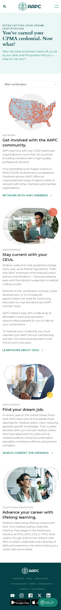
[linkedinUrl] (48, 595)
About (29, 578)
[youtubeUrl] (12, 595)
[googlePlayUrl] (20, 602)
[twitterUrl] (39, 595)
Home (6, 14)
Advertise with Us (45, 584)
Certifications (21, 14)
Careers (32, 584)
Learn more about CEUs (21, 350)
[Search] (4, 6)
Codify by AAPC (41, 578)
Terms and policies (18, 584)
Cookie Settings (38, 589)
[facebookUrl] (30, 595)
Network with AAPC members (25, 195)
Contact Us (24, 589)
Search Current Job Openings (26, 452)
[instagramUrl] (21, 595)
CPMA (36, 14)
